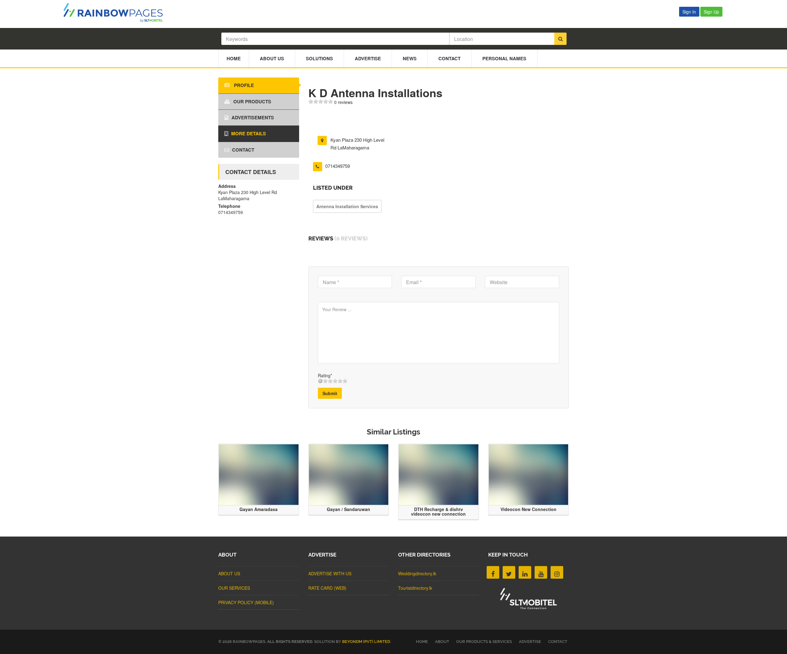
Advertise (368, 58)
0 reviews (343, 102)
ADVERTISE (530, 641)
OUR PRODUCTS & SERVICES (484, 641)
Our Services (234, 588)
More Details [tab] (248, 133)
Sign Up (711, 12)
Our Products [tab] (252, 101)
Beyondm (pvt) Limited (366, 641)
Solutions (319, 58)
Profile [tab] (243, 85)
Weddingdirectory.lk (417, 573)
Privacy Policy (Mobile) (246, 602)
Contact (449, 58)
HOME (422, 641)
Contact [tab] (243, 149)
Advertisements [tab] (252, 117)
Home (234, 58)
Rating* (325, 375)
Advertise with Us (329, 573)
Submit (329, 393)
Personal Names (504, 58)
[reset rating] (320, 381)
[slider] (320, 101)
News (410, 58)
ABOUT (442, 641)
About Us (272, 58)
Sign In (689, 12)
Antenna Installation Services (347, 206)
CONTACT (557, 641)
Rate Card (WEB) (327, 588)
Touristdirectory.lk (415, 588)
